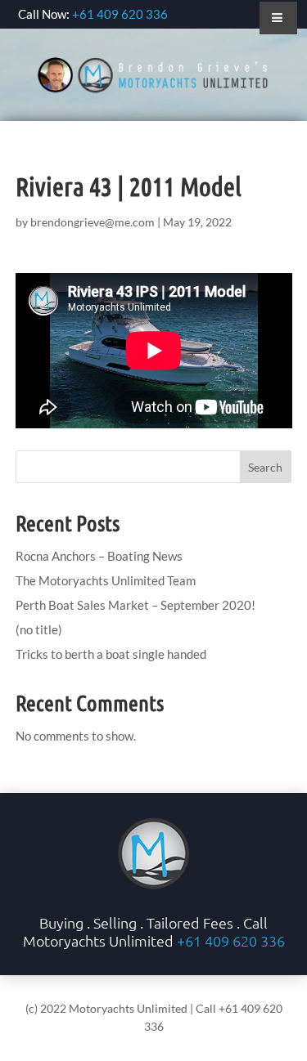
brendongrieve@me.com (92, 222)
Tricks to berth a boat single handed (111, 654)
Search (265, 467)
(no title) (39, 629)
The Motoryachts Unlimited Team (106, 580)
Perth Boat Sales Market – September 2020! (135, 605)
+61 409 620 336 (120, 14)
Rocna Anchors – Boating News (99, 555)
